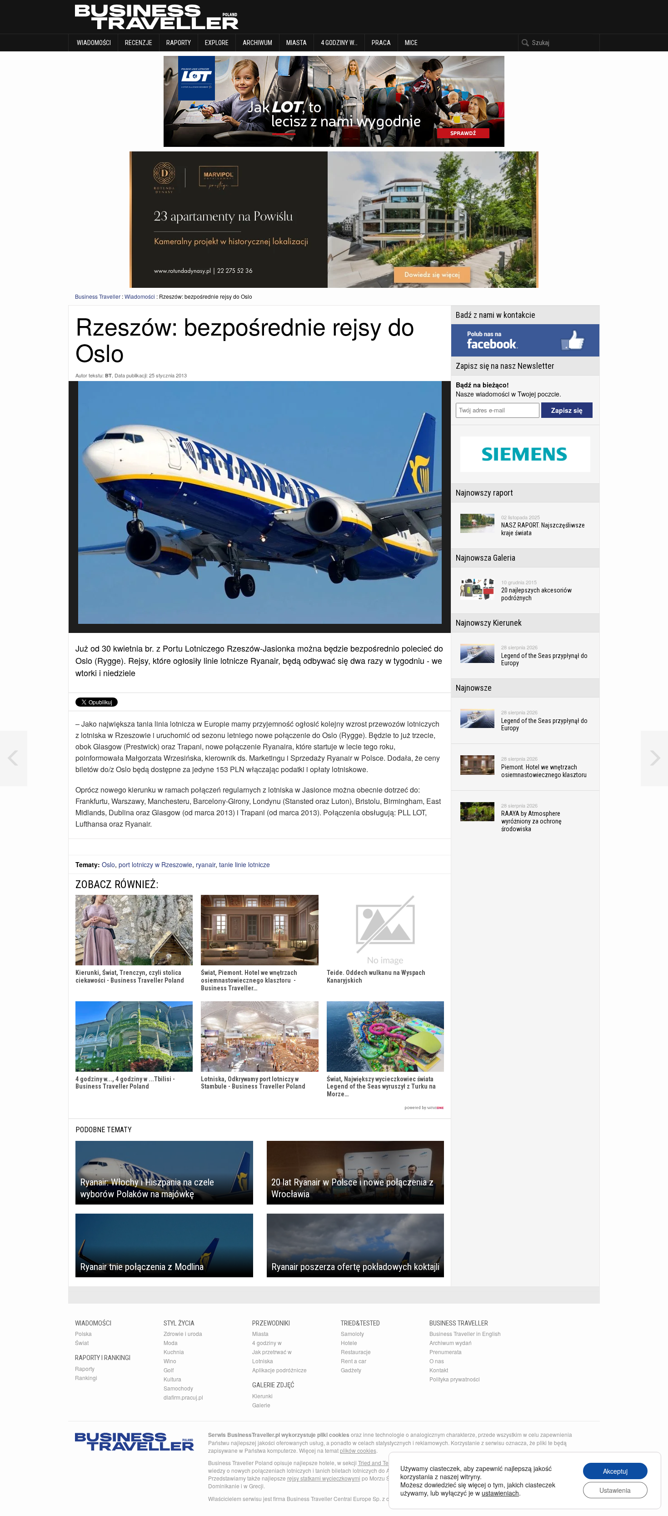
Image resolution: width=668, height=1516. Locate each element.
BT (108, 375)
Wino (170, 1361)
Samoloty (352, 1333)
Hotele (349, 1342)
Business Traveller (97, 296)
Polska (83, 1333)
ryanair (205, 864)
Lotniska (262, 1361)
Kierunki (262, 1396)
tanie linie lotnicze (244, 864)
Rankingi (86, 1377)
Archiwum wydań (450, 1342)
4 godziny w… (339, 42)
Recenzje (138, 42)
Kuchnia (174, 1351)
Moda (171, 1342)
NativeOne (260, 1108)
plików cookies (358, 1450)
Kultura (172, 1379)
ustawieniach (500, 1493)
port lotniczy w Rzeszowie (155, 864)
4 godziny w (267, 1342)
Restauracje (356, 1351)
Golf (169, 1370)
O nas (436, 1361)
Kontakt (438, 1370)
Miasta (296, 42)
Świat (82, 1342)
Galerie (261, 1405)
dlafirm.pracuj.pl (183, 1397)
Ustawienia (615, 1490)
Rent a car (353, 1361)
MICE (411, 42)
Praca (381, 42)
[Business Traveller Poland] (157, 17)
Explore (217, 42)
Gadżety (351, 1370)
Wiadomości (93, 42)
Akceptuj (615, 1471)
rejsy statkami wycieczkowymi (323, 1478)
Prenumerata (445, 1351)
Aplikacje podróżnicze (279, 1370)
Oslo (108, 864)
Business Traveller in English (465, 1333)
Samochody (178, 1388)
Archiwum (257, 42)
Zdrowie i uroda (183, 1333)
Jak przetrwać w (272, 1351)
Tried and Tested (378, 1462)
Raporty (178, 42)
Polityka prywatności (454, 1379)
